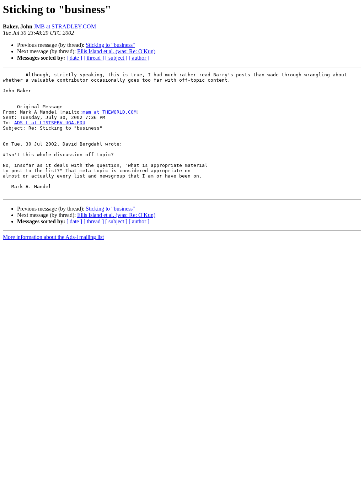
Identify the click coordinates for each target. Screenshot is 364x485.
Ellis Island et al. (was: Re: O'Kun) (116, 51)
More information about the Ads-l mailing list (53, 237)
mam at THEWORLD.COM (109, 112)
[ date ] (74, 58)
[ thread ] (94, 58)
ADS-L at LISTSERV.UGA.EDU (49, 122)
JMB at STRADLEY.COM (65, 26)
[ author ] (139, 58)
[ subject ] (116, 58)
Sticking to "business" (110, 45)
